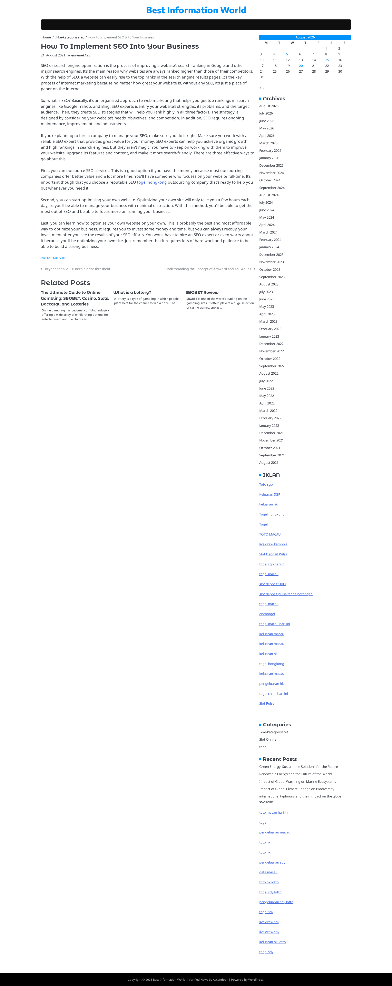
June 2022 (266, 388)
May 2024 (266, 217)
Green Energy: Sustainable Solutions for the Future (298, 766)
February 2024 (270, 239)
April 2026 (267, 135)
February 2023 (270, 329)
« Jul (262, 87)
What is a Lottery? (132, 292)
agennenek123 (78, 55)
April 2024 (267, 224)
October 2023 (269, 269)
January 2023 (269, 336)
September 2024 (272, 187)
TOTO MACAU (270, 534)
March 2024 (268, 232)
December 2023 (271, 254)
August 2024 (268, 195)
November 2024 (271, 173)
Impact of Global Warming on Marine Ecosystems (297, 781)
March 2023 (268, 321)
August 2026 (268, 106)
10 (262, 60)
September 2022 (272, 366)
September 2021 (272, 455)
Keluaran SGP (269, 494)
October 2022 (269, 358)
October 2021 (269, 448)
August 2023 (268, 284)
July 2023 (266, 292)
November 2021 (271, 440)
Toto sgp (266, 484)
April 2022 (267, 403)
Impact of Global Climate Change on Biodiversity (296, 789)
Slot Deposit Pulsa (273, 554)
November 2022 (271, 351)
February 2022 (270, 418)
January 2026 (269, 158)
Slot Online (267, 739)
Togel (263, 524)
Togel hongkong (272, 514)
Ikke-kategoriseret (54, 258)
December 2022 (271, 343)
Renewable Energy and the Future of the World (295, 774)
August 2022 (268, 373)
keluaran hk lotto (272, 942)
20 (301, 65)
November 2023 (271, 262)
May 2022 (266, 395)
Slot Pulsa (266, 703)
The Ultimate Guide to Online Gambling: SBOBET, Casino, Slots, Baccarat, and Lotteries (75, 298)
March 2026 (268, 143)
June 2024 (266, 210)
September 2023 (272, 277)
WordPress (255, 980)
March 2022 (268, 410)
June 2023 (266, 299)
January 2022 (269, 425)
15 (327, 60)
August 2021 (268, 462)
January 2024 (269, 247)
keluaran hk (268, 504)
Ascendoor (220, 980)
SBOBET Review (202, 292)
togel (263, 747)
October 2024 (269, 180)
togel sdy (266, 952)
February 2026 (270, 150)
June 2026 (266, 121)
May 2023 (266, 306)
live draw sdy (269, 922)
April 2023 (267, 314)
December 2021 (271, 433)
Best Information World (196, 9)
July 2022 (266, 381)
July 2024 (266, 202)
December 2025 (271, 165)
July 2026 (266, 113)
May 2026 (266, 128)
